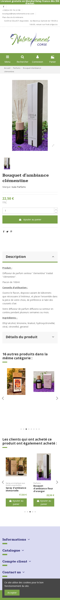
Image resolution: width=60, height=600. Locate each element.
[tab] (30, 257)
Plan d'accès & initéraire (12, 17)
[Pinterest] (11, 231)
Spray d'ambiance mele (43, 489)
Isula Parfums (19, 186)
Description (16, 256)
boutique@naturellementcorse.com (18, 13)
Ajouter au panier (32, 219)
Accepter (12, 592)
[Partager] (3, 231)
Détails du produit (21, 337)
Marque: (6, 186)
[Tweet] (7, 231)
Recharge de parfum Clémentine (13, 488)
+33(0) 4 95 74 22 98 (11, 10)
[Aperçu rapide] (16, 394)
